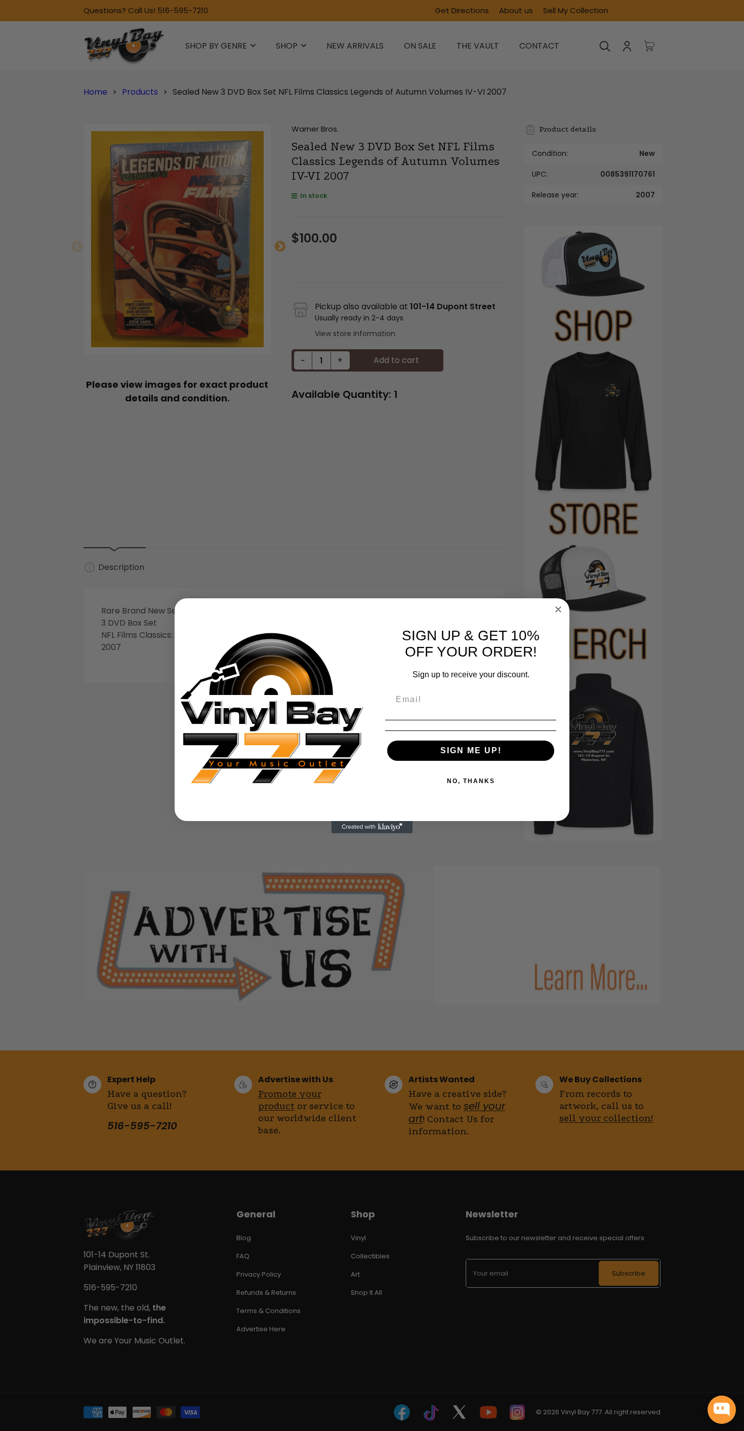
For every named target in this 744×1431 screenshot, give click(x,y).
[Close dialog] (558, 609)
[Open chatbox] (722, 1410)
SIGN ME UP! (471, 750)
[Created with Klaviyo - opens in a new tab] (372, 827)
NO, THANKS (471, 781)
